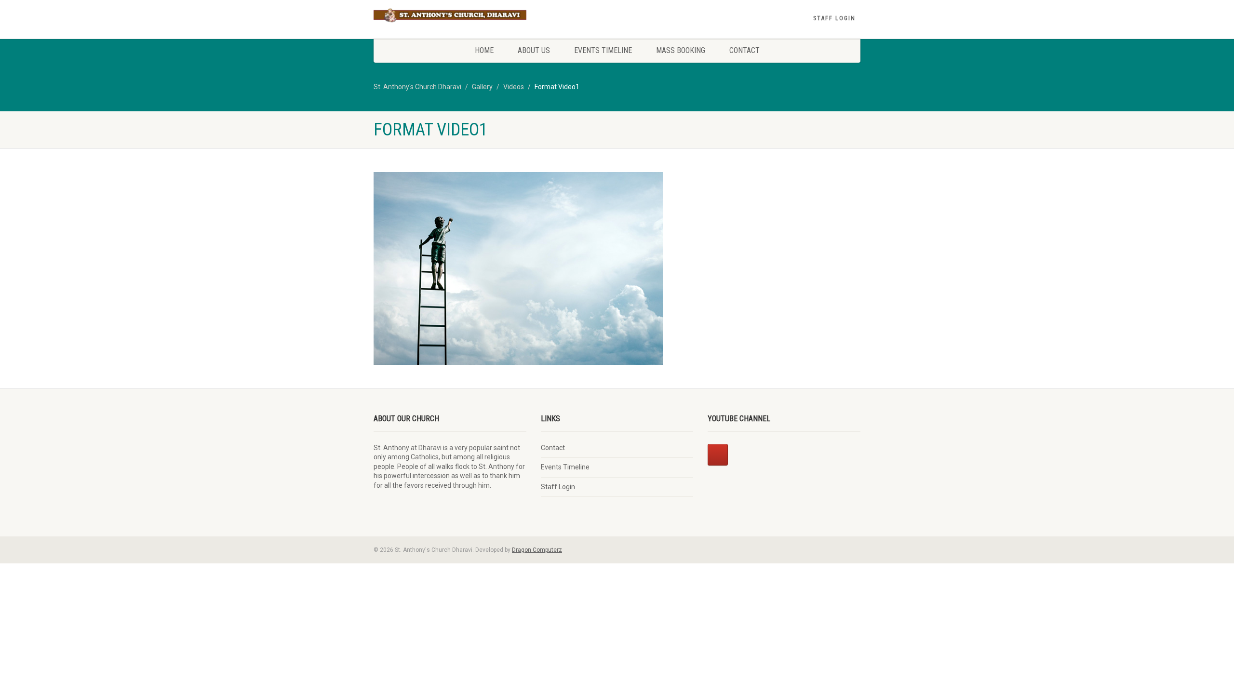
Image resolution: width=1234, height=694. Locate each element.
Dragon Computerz (537, 550)
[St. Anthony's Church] (450, 15)
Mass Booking (680, 50)
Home (484, 50)
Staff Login (834, 18)
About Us (534, 50)
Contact (744, 50)
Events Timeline (603, 50)
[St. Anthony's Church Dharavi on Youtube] (718, 455)
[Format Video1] (518, 268)
